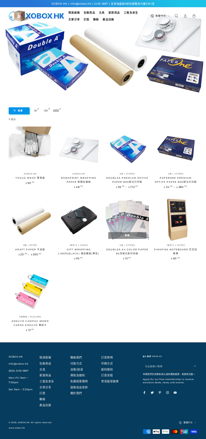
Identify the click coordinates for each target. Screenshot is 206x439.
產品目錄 (45, 405)
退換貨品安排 (79, 387)
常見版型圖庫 (110, 381)
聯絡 (42, 399)
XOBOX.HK (24, 422)
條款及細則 (77, 375)
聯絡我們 (76, 357)
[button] (176, 16)
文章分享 (45, 387)
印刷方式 (107, 363)
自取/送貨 (76, 369)
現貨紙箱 (45, 357)
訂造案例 (107, 357)
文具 (42, 369)
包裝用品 (45, 363)
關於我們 (76, 393)
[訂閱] (196, 366)
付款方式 (76, 363)
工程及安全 (46, 381)
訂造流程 (107, 375)
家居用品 (45, 375)
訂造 (42, 393)
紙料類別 (107, 369)
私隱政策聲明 (79, 381)
